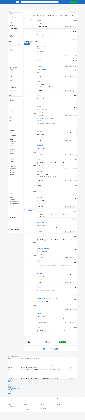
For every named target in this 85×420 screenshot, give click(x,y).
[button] (73, 26)
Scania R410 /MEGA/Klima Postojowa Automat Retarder (47, 118)
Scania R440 (39, 81)
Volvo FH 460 (39, 131)
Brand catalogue (26, 409)
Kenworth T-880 (40, 29)
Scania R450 (39, 285)
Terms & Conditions (27, 401)
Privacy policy (26, 402)
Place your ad (62, 341)
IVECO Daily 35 (10, 358)
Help (8, 402)
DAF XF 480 (39, 260)
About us (9, 401)
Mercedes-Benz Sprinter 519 (12, 376)
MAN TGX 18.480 (40, 145)
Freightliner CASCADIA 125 (42, 69)
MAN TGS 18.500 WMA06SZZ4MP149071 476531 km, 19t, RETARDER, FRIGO (51, 234)
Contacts (9, 404)
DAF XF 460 (10, 371)
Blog (25, 407)
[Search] (21, 1)
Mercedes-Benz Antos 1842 (42, 222)
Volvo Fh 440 (39, 171)
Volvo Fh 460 (39, 197)
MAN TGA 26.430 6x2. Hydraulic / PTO (44, 248)
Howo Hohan (39, 93)
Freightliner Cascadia (41, 46)
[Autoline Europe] (11, 1)
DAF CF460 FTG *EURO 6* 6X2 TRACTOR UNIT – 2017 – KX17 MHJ (49, 298)
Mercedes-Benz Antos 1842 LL (43, 209)
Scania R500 (10, 378)
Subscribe (26, 43)
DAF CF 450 (39, 313)
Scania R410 (39, 106)
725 (51, 348)
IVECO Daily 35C (11, 367)
